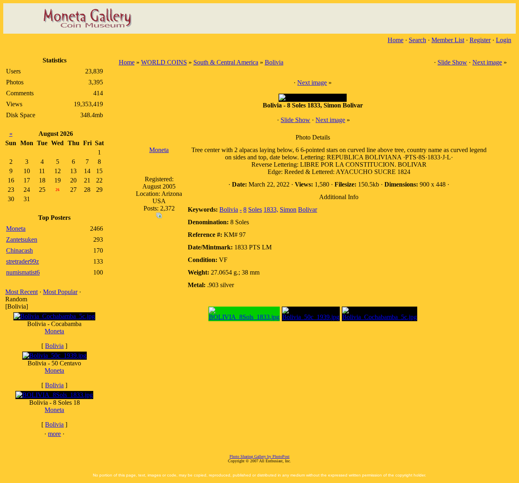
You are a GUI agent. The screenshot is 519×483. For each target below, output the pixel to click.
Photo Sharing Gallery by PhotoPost (259, 456)
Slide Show (452, 62)
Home (395, 39)
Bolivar (307, 209)
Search (417, 39)
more (54, 433)
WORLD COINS (164, 62)
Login (503, 39)
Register (480, 39)
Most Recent (21, 291)
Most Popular (60, 291)
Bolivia (54, 345)
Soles (255, 209)
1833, (271, 209)
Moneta (54, 331)
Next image (487, 62)
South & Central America (225, 62)
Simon (288, 209)
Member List (447, 39)
